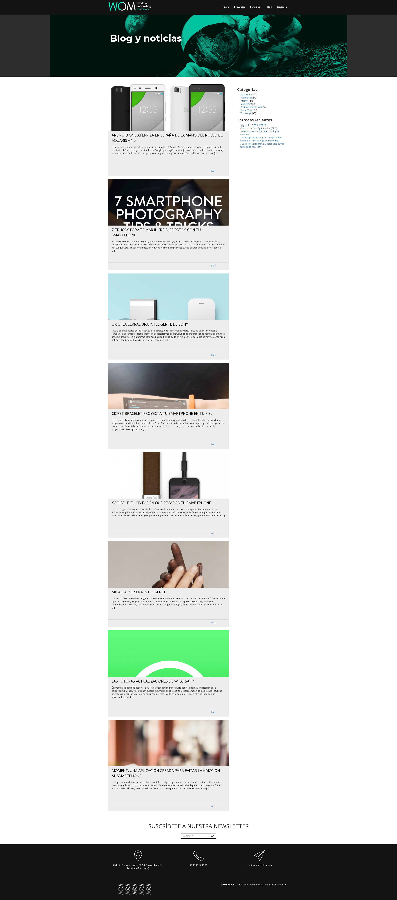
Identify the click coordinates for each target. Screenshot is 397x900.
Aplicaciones (246, 94)
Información (246, 97)
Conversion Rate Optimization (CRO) (258, 128)
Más (213, 171)
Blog (269, 6)
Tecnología (246, 113)
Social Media (246, 110)
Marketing (245, 103)
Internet (244, 100)
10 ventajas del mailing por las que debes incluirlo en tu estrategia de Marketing (261, 139)
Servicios (255, 6)
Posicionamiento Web (251, 106)
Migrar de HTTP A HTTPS (253, 125)
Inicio (227, 6)
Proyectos (239, 6)
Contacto (282, 6)
